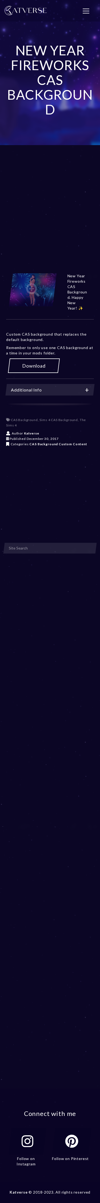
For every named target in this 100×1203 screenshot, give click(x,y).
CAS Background (24, 420)
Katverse (31, 433)
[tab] (50, 390)
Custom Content (73, 444)
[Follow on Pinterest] (72, 1141)
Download (34, 366)
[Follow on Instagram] (27, 1141)
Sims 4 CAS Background (58, 420)
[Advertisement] (50, 215)
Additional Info (26, 389)
